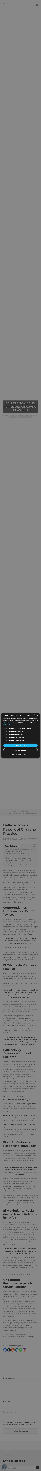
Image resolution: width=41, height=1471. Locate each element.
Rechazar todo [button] (20, 750)
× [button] (38, 715)
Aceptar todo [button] (20, 745)
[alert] (20, 735)
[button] (20, 755)
